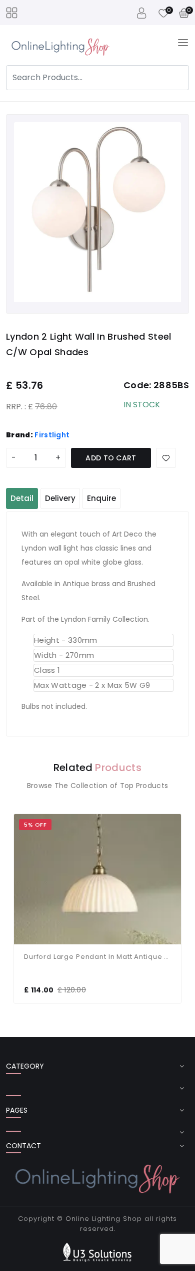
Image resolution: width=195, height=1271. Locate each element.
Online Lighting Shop (104, 1218)
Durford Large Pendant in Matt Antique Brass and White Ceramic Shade (97, 956)
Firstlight (52, 435)
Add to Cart (111, 458)
